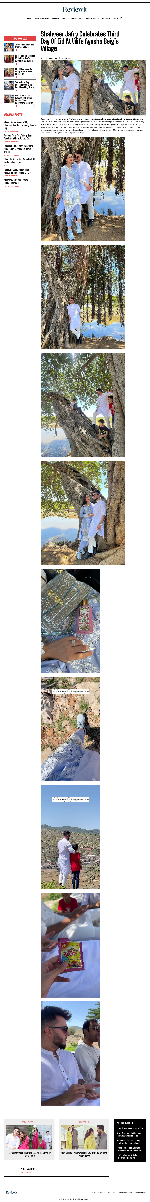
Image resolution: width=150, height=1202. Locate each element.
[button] (121, 18)
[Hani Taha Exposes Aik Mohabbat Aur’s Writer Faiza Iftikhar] (9, 59)
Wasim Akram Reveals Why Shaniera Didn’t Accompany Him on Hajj (20, 125)
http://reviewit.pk (25, 1172)
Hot (17, 50)
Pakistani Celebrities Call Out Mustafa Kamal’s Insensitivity (17, 171)
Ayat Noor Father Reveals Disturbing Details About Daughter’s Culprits (24, 99)
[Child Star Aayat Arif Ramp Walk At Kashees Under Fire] (9, 72)
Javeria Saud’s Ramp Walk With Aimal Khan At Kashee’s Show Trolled (18, 148)
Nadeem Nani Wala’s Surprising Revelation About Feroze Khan (18, 137)
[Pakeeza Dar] (13, 1170)
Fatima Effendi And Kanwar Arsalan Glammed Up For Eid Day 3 (29, 1154)
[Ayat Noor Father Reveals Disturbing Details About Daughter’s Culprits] (9, 98)
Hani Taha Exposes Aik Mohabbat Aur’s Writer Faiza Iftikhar (25, 58)
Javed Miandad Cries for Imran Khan (24, 45)
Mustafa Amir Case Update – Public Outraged (17, 181)
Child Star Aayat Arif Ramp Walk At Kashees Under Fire (25, 71)
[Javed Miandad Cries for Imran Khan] (9, 47)
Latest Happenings (11, 131)
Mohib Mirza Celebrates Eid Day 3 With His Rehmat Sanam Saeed (84, 1154)
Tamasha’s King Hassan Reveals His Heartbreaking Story (24, 85)
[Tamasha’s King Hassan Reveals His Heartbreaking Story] (9, 85)
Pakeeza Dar (53, 58)
